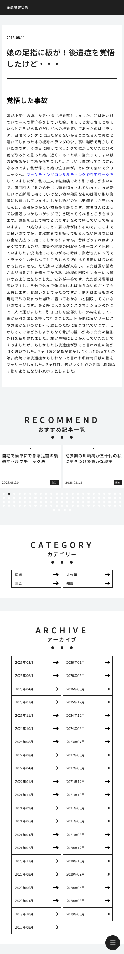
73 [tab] (20, 506)
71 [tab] (9, 506)
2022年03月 (75, 768)
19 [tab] (99, 494)
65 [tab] (99, 502)
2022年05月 (75, 755)
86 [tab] (88, 506)
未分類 (71, 574)
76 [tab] (35, 506)
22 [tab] (115, 494)
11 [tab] (57, 494)
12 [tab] (62, 494)
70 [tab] (4, 506)
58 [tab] (62, 502)
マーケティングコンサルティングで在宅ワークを (70, 174)
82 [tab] (67, 506)
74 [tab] (25, 506)
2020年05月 (75, 887)
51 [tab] (25, 502)
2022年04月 (24, 768)
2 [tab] (9, 494)
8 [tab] (41, 494)
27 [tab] (20, 498)
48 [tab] (9, 502)
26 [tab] (14, 498)
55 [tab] (46, 502)
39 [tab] (83, 498)
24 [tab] (4, 498)
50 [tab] (20, 502)
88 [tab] (99, 506)
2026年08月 (24, 662)
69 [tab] (120, 502)
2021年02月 (24, 847)
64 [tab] (94, 502)
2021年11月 (24, 794)
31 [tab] (41, 498)
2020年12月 (75, 847)
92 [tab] (120, 506)
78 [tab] (46, 506)
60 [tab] (73, 502)
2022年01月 (24, 781)
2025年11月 (24, 715)
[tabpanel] (30, 466)
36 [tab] (67, 498)
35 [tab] (62, 498)
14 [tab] (73, 494)
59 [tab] (67, 502)
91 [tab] (115, 506)
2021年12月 (75, 781)
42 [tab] (99, 498)
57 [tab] (57, 502)
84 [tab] (78, 506)
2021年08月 (75, 808)
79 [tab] (51, 506)
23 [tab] (120, 494)
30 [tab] (35, 498)
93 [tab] (54, 510)
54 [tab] (41, 502)
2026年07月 (75, 662)
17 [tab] (88, 494)
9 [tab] (46, 494)
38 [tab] (78, 498)
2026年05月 (75, 675)
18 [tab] (94, 494)
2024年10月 (24, 728)
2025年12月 (75, 702)
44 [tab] (109, 498)
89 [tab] (104, 506)
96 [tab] (70, 510)
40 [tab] (88, 498)
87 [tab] (94, 506)
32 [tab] (46, 498)
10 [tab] (51, 494)
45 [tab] (115, 498)
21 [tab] (109, 494)
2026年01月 (24, 702)
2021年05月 (75, 821)
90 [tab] (109, 506)
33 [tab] (51, 498)
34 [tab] (57, 498)
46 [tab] (120, 498)
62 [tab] (83, 502)
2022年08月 (24, 755)
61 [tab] (78, 502)
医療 (18, 574)
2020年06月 (24, 887)
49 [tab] (14, 502)
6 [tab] (30, 494)
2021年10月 (75, 794)
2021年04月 (24, 834)
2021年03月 (75, 834)
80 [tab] (57, 506)
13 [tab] (67, 494)
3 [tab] (14, 494)
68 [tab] (115, 502)
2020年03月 (75, 900)
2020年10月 (75, 861)
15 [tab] (78, 494)
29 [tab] (30, 498)
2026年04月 (24, 688)
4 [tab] (19, 494)
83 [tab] (73, 506)
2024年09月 (75, 728)
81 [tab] (62, 506)
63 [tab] (88, 502)
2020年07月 (75, 874)
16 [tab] (83, 494)
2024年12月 (75, 715)
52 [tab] (30, 502)
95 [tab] (65, 510)
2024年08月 (24, 741)
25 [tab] (9, 498)
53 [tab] (35, 502)
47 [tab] (4, 502)
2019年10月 (24, 914)
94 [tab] (59, 510)
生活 (18, 583)
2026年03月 (75, 688)
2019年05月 (75, 914)
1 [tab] (3, 494)
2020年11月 (24, 861)
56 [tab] (51, 502)
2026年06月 (24, 675)
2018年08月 (24, 927)
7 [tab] (36, 494)
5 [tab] (25, 494)
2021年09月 (24, 808)
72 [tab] (14, 506)
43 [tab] (104, 498)
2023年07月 (75, 741)
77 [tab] (41, 506)
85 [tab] (83, 506)
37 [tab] (73, 498)
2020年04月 (24, 900)
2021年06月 (24, 821)
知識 (70, 583)
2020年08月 (24, 874)
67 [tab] (109, 502)
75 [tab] (30, 506)
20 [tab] (104, 494)
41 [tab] (94, 498)
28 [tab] (25, 498)
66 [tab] (104, 502)
